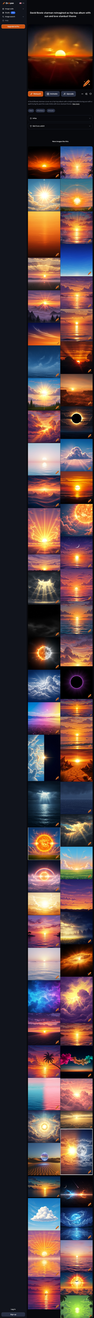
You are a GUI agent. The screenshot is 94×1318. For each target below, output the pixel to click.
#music (51, 111)
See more (75, 104)
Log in (13, 1309)
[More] (82, 94)
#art (31, 111)
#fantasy (40, 111)
